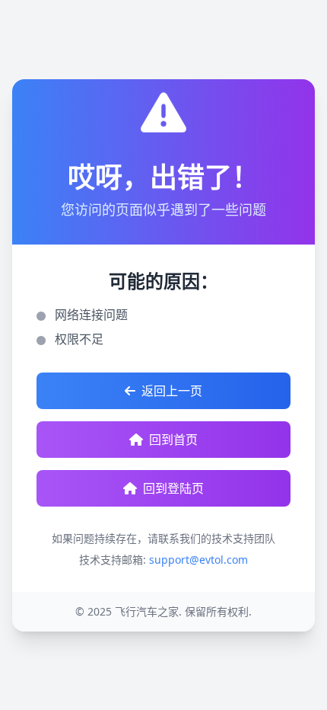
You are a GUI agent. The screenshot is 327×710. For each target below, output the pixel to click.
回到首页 (173, 439)
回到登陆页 (173, 488)
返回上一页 (171, 390)
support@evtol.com (198, 559)
